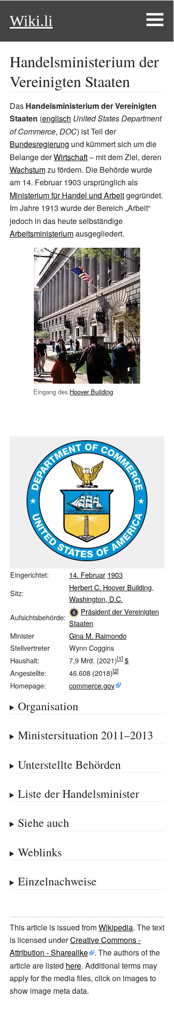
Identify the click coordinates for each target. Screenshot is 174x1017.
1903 (115, 574)
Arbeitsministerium (41, 233)
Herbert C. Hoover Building (110, 587)
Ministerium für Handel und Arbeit (67, 195)
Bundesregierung (39, 144)
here (73, 965)
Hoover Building (91, 391)
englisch (56, 118)
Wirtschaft (70, 157)
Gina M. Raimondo (98, 635)
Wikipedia (116, 927)
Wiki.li (31, 21)
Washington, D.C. (96, 599)
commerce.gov (92, 685)
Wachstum (27, 169)
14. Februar (87, 574)
